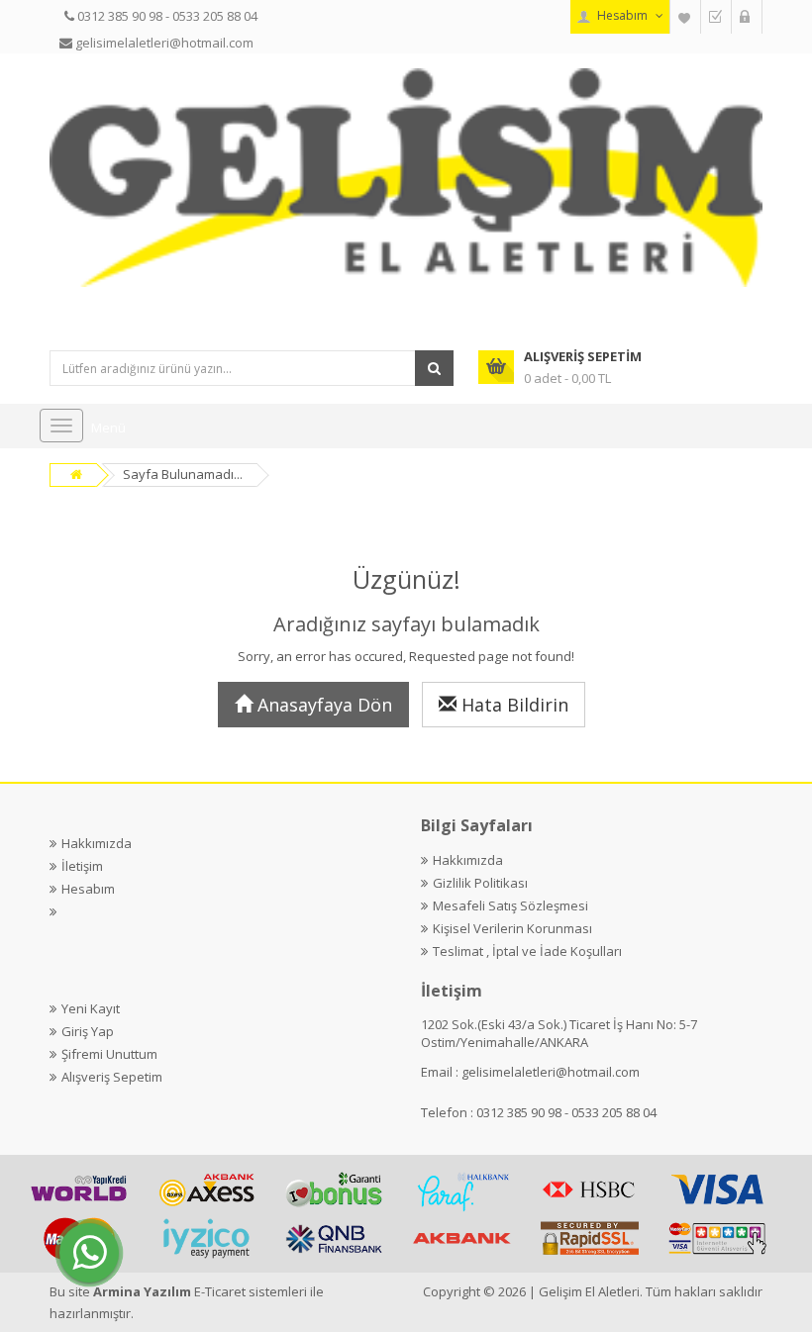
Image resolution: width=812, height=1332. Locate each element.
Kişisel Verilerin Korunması (512, 928)
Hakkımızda (96, 843)
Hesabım (88, 889)
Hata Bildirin (512, 704)
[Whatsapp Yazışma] (89, 1253)
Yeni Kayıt (90, 1008)
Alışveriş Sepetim (111, 1077)
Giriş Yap (87, 1031)
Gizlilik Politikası (480, 883)
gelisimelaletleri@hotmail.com (550, 1072)
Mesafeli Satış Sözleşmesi (510, 905)
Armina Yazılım (143, 1291)
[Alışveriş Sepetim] (747, 17)
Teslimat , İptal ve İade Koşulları (527, 951)
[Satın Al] (716, 17)
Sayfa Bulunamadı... (183, 474)
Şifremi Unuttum (109, 1054)
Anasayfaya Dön (322, 704)
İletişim (82, 866)
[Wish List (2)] (685, 17)
